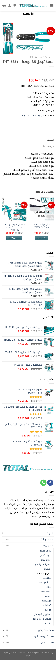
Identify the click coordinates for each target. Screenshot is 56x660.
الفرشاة (47, 569)
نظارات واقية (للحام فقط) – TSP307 (41, 226)
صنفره (48, 596)
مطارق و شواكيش (42, 614)
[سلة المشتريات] (4, 5)
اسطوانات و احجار (43, 564)
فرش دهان (46, 600)
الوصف (50, 140)
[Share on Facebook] (43, 123)
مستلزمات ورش (46, 630)
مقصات (47, 623)
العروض (50, 533)
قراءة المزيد (41, 237)
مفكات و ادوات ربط (42, 619)
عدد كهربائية (47, 539)
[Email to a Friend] (30, 123)
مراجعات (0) (48, 146)
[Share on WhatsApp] (50, 123)
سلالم (48, 587)
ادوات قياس (45, 555)
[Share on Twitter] (36, 123)
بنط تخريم (47, 578)
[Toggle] (3, 539)
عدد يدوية (49, 57)
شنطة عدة (46, 591)
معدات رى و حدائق (44, 636)
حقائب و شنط (45, 582)
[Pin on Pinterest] (23, 123)
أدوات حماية (45, 551)
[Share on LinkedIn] (16, 123)
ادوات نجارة (46, 560)
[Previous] (53, 221)
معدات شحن (47, 642)
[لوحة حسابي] (9, 5)
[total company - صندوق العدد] (33, 5)
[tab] (28, 140)
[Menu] (52, 5)
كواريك (48, 610)
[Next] (2, 221)
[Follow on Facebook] (50, 483)
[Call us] (43, 483)
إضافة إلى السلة (14, 237)
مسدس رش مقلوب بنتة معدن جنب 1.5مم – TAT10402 (14, 227)
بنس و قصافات (35, 57)
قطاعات (47, 605)
